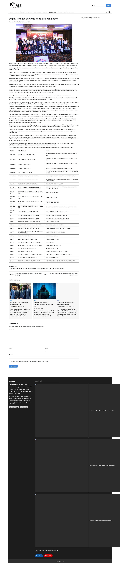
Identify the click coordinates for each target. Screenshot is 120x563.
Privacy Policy (14, 407)
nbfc (58, 268)
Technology (37, 12)
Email (47, 348)
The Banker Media (26, 22)
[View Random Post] (107, 12)
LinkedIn (39, 555)
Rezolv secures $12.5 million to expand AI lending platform (102, 410)
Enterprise (29, 12)
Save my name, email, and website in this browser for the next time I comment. (30, 361)
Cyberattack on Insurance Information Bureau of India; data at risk (43, 304)
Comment (11, 329)
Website (11, 354)
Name (11, 348)
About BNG (24, 407)
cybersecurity (38, 268)
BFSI (23, 12)
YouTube (49, 555)
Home (11, 12)
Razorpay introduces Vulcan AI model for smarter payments (102, 465)
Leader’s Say (52, 12)
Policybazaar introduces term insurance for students (100, 520)
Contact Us (70, 12)
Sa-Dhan (62, 268)
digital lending (45, 268)
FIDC (51, 268)
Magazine (62, 12)
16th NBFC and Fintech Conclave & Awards (24, 268)
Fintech (17, 12)
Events (45, 12)
